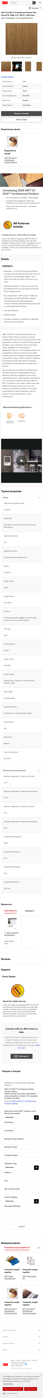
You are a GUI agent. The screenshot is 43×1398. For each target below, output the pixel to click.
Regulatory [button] (9, 1343)
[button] (10, 1393)
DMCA (34, 1360)
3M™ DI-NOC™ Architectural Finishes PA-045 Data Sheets (11, 934)
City (6, 1181)
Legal (12, 1360)
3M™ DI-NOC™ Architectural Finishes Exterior (10, 160)
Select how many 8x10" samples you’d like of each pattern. (20, 1112)
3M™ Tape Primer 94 (29, 1278)
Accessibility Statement (18, 1362)
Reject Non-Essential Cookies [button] (13, 1389)
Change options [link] (7, 77)
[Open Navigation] (40, 3)
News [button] (5, 1337)
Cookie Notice (8, 1384)
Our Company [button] (10, 1330)
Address (7, 1172)
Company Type (10, 1164)
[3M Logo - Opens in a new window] (5, 2)
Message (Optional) (12, 1206)
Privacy (18, 1360)
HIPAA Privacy (26, 1360)
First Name (8, 1122)
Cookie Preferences (17, 1366)
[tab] (10, 910)
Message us (24, 1056)
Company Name (11, 1155)
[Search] (34, 2)
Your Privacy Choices (17, 1364)
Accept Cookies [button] (30, 1389)
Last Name (8, 1131)
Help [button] (5, 1350)
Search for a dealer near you (14, 1001)
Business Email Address (14, 1139)
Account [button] (35, 8)
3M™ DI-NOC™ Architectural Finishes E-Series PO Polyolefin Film (30, 1311)
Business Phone (10, 1147)
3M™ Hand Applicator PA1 (9, 1278)
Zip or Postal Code (12, 1189)
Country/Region (11, 1197)
